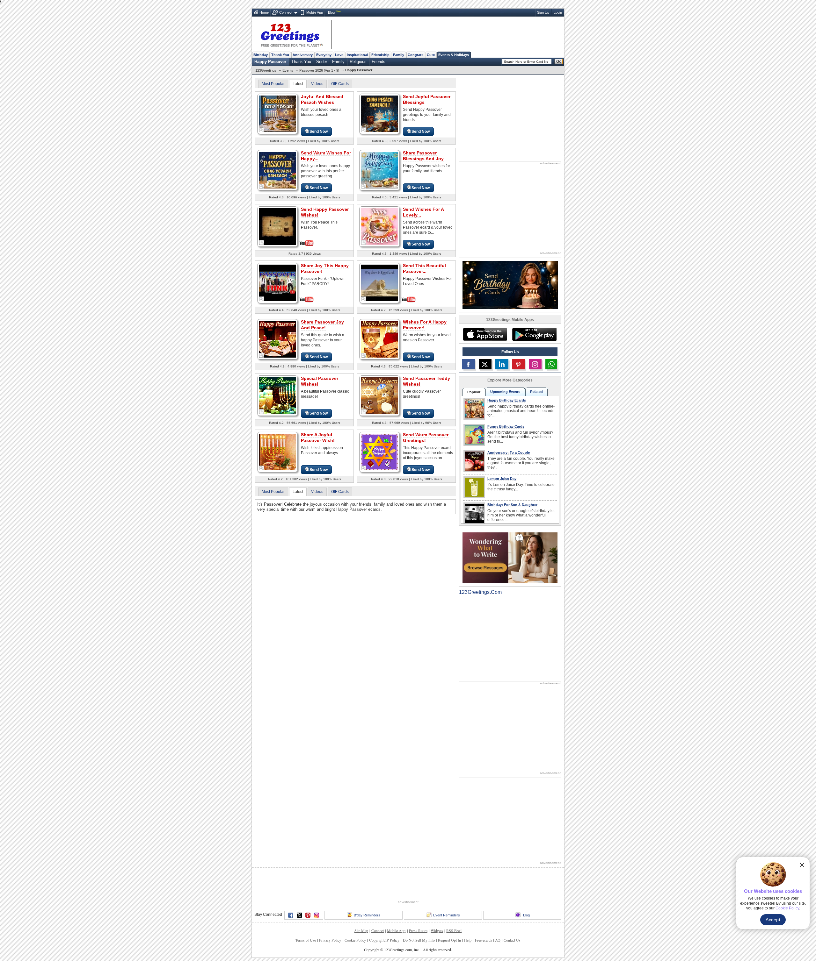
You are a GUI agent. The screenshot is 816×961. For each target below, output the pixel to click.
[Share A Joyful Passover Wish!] (277, 451)
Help (467, 940)
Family (398, 55)
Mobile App (314, 12)
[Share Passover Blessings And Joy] (379, 170)
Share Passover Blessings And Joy (423, 155)
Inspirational (357, 55)
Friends (378, 61)
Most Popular (273, 84)
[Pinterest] (307, 915)
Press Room (418, 930)
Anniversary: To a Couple (508, 452)
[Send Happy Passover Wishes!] (277, 226)
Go (558, 61)
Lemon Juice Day (501, 478)
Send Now (319, 131)
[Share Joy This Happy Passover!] (277, 282)
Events (287, 70)
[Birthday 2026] (510, 284)
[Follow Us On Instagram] (535, 364)
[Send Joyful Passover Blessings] (379, 113)
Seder (321, 61)
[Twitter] (299, 915)
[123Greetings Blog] (510, 557)
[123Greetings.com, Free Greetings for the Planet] (292, 34)
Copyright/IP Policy (384, 940)
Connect (285, 12)
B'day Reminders (367, 915)
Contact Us (512, 940)
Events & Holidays (453, 55)
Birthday (260, 55)
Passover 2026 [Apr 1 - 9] (319, 70)
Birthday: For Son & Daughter (512, 505)
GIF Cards (340, 84)
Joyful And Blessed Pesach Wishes (322, 99)
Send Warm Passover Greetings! (425, 437)
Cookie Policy (355, 940)
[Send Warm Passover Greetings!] (379, 451)
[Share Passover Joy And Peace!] (277, 339)
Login (558, 12)
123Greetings (265, 70)
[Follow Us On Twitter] (485, 364)
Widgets (437, 930)
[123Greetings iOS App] (485, 334)
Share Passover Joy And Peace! (322, 324)
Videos (317, 84)
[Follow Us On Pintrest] (518, 364)
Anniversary (303, 55)
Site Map (361, 930)
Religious (358, 61)
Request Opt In (449, 940)
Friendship (380, 55)
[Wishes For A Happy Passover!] (379, 339)
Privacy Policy (330, 940)
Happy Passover (270, 61)
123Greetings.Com (480, 592)
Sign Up (543, 12)
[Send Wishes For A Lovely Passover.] (379, 226)
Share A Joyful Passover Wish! (318, 437)
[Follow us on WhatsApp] (551, 364)
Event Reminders (446, 915)
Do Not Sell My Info (419, 940)
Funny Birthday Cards (505, 426)
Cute (431, 55)
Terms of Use (305, 940)
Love (339, 55)
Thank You (280, 55)
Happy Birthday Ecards (506, 400)
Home (264, 12)
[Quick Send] (261, 129)
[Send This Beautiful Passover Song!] (379, 282)
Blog (331, 12)
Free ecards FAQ (487, 940)
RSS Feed (454, 930)
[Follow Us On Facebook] (468, 364)
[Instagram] (316, 915)
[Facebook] (290, 915)
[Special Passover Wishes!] (277, 395)
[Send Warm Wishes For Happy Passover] (277, 170)
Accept (773, 919)
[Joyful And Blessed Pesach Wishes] (277, 113)
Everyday (324, 55)
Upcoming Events (505, 392)
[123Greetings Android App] (534, 334)
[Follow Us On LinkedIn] (501, 364)
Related (536, 392)
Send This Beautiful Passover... (424, 268)
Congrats (415, 55)
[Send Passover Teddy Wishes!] (379, 395)
